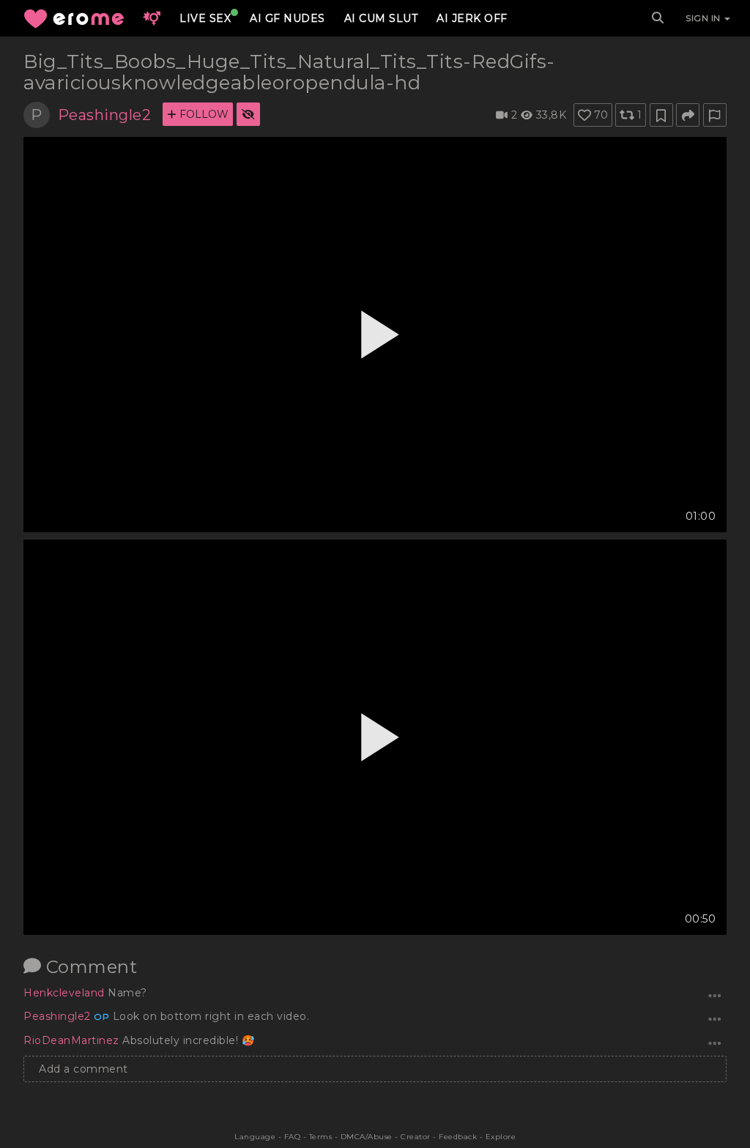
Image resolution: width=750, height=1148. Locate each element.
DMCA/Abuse (367, 1136)
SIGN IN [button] (704, 17)
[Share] (687, 115)
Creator (416, 1136)
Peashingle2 (105, 115)
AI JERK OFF (472, 18)
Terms (321, 1136)
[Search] (658, 18)
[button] (151, 18)
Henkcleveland (65, 992)
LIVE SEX (205, 18)
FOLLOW (203, 114)
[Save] (661, 115)
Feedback (458, 1136)
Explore (501, 1136)
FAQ (292, 1136)
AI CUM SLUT (381, 18)
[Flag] (715, 115)
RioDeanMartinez (72, 1040)
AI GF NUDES (287, 18)
